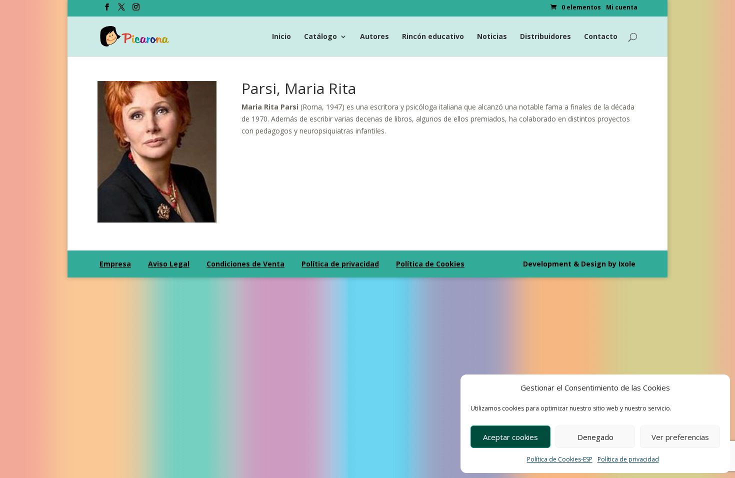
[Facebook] (107, 10)
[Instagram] (136, 10)
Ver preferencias (680, 437)
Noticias (492, 37)
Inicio (281, 37)
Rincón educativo (433, 37)
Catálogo (320, 37)
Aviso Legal (169, 263)
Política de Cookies (430, 263)
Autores (374, 37)
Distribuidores (545, 37)
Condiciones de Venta (245, 263)
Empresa (115, 263)
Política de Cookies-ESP (559, 459)
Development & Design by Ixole (579, 263)
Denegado (596, 437)
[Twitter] (121, 10)
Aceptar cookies (510, 437)
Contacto (601, 37)
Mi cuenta (622, 8)
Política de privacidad (628, 459)
